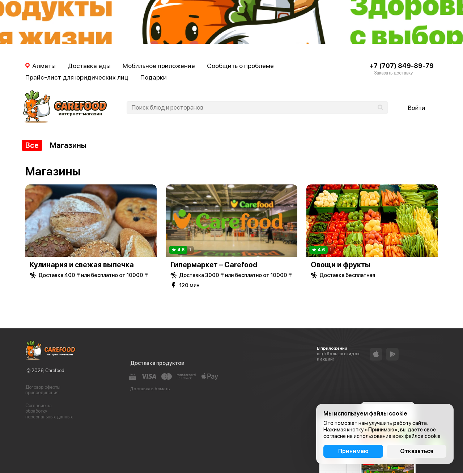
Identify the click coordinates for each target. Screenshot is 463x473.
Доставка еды (89, 65)
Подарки (153, 77)
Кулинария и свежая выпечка (82, 264)
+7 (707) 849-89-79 (402, 65)
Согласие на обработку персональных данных (49, 411)
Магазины (68, 145)
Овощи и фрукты (340, 264)
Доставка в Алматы (150, 388)
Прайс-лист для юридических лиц (76, 77)
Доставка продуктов (157, 363)
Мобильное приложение (159, 65)
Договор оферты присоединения (42, 390)
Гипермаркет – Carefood (213, 264)
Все (32, 145)
